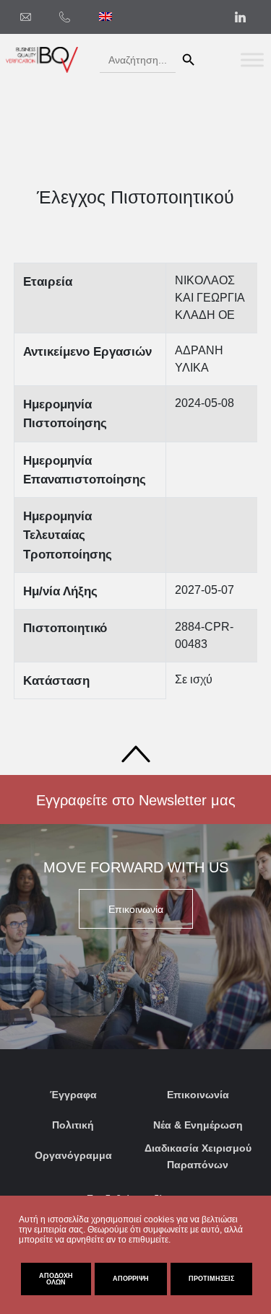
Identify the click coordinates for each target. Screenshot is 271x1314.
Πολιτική (73, 1125)
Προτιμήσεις (211, 1278)
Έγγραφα (73, 1094)
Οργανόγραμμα (73, 1155)
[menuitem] (105, 16)
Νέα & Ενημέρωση (198, 1125)
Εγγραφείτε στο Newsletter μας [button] (136, 800)
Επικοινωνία (198, 1094)
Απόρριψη (131, 1278)
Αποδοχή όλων (56, 1279)
